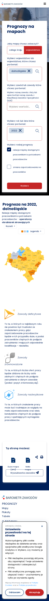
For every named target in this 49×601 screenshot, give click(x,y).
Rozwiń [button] (9, 226)
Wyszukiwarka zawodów (23, 472)
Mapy (5, 508)
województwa (33, 49)
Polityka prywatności (27, 585)
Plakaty (6, 512)
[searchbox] (10, 77)
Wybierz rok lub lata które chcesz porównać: (20, 122)
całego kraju (15, 49)
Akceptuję (34, 592)
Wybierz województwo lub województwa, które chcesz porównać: (21, 61)
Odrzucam (14, 592)
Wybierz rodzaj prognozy (20, 144)
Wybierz (24, 185)
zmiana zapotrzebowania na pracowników (27, 169)
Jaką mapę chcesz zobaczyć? (23, 43)
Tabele (6, 516)
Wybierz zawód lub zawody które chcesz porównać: (24, 87)
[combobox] (24, 74)
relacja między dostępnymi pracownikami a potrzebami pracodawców (26, 155)
